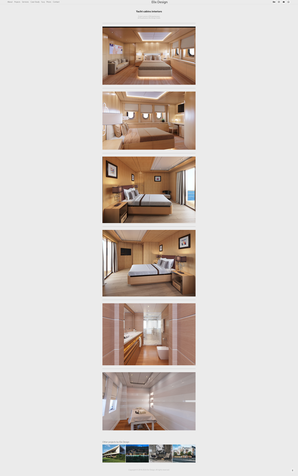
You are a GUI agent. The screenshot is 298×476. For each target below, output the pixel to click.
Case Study (35, 2)
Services (25, 2)
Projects (17, 2)
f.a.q (43, 2)
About (9, 2)
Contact (56, 2)
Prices (48, 2)
